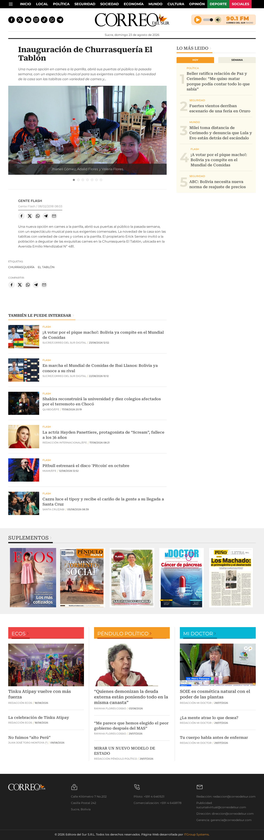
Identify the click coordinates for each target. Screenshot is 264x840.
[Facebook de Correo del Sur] (11, 19)
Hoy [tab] (195, 59)
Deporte (218, 4)
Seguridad (84, 4)
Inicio (25, 4)
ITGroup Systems (196, 834)
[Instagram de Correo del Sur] (36, 19)
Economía (134, 4)
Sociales (240, 4)
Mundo (155, 4)
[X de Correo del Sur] (19, 19)
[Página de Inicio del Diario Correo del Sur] (132, 19)
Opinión (197, 4)
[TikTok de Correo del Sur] (44, 19)
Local (42, 4)
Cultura (175, 4)
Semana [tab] (237, 59)
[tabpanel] (33, 577)
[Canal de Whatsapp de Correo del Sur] (52, 19)
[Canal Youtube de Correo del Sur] (28, 19)
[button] (87, 138)
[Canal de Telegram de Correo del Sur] (60, 19)
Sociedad (109, 4)
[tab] (74, 180)
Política (61, 4)
